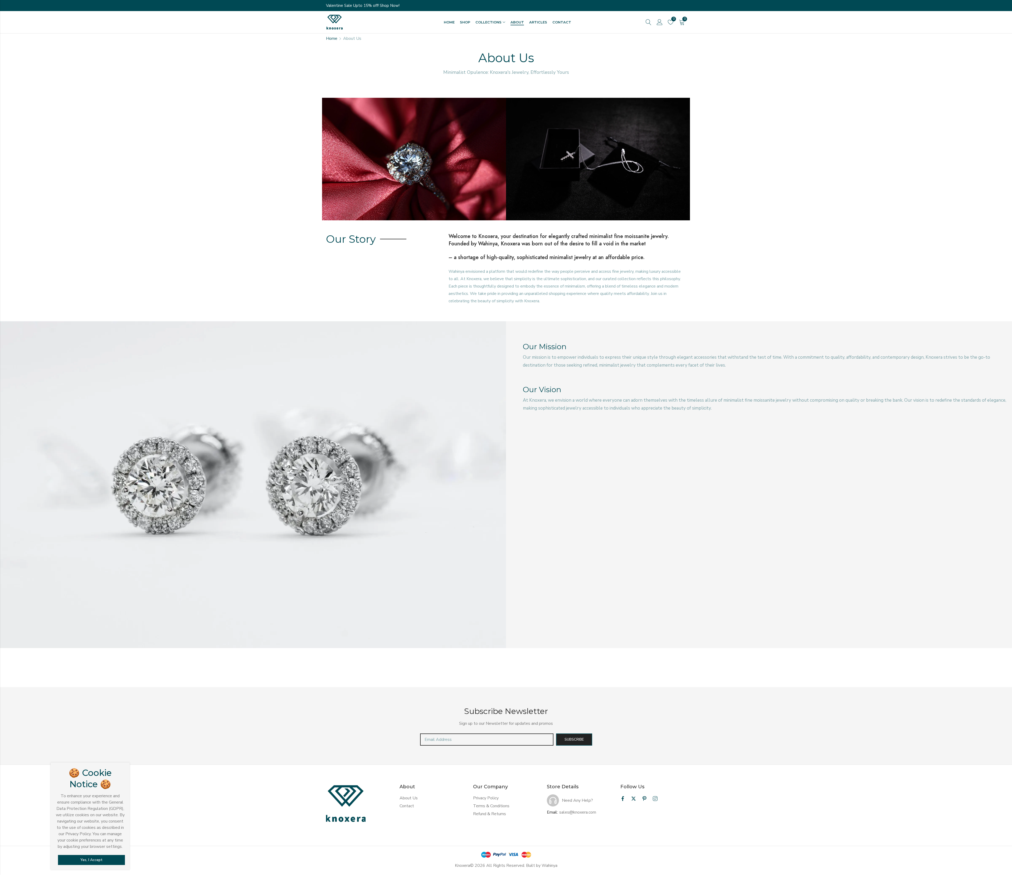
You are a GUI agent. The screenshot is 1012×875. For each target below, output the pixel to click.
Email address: (486, 739)
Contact (407, 806)
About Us (409, 798)
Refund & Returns (489, 814)
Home (331, 38)
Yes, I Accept (91, 859)
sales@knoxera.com (577, 812)
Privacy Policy (486, 798)
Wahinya (549, 865)
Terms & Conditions (491, 806)
